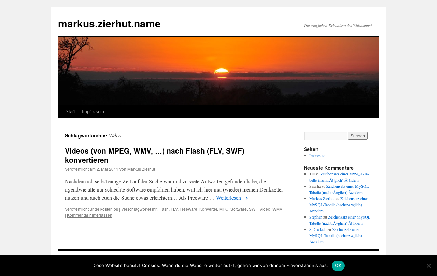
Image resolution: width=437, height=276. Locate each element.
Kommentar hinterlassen (89, 215)
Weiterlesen (232, 197)
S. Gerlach (317, 229)
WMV (277, 209)
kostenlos (109, 209)
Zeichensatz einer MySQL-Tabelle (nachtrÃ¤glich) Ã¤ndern (338, 204)
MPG (223, 209)
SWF (253, 209)
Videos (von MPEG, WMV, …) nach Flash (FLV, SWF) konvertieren (154, 155)
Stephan (315, 217)
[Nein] (428, 265)
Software (238, 209)
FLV (174, 209)
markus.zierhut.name (109, 23)
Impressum (93, 111)
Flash (163, 209)
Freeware (188, 209)
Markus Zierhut (141, 169)
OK (338, 265)
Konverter (208, 209)
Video (264, 209)
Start (70, 111)
